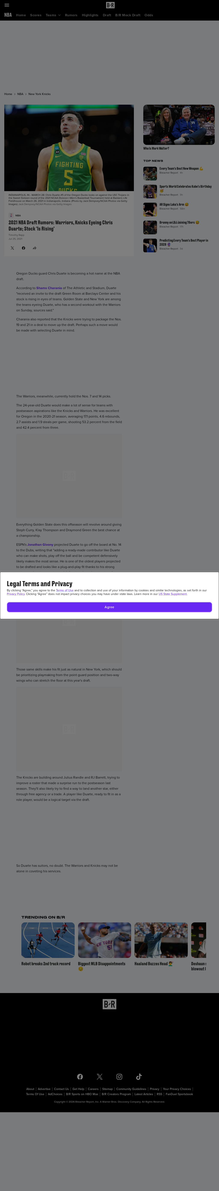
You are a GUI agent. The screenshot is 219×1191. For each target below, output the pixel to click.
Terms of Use (65, 590)
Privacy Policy (16, 594)
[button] (109, 607)
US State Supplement (173, 594)
